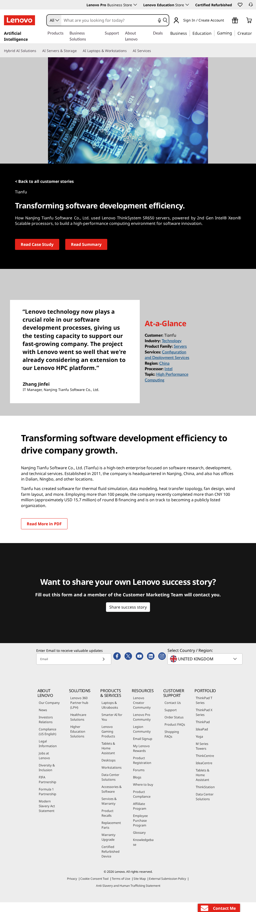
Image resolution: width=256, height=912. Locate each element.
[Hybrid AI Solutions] (38, 50)
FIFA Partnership (47, 779)
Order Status (174, 717)
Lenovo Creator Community (142, 703)
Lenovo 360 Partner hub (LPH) (79, 703)
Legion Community (142, 729)
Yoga (199, 736)
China (164, 363)
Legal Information (48, 743)
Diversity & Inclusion (47, 767)
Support (170, 710)
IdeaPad (202, 729)
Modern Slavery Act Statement (47, 806)
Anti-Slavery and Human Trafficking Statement (128, 885)
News (43, 710)
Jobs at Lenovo (44, 755)
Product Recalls (108, 813)
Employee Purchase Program (140, 820)
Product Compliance (141, 794)
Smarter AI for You (112, 717)
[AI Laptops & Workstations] (128, 50)
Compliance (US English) (47, 731)
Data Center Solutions (110, 777)
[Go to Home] (19, 20)
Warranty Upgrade (109, 837)
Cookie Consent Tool (94, 878)
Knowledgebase (143, 842)
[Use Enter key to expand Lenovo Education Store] (187, 5)
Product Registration (142, 760)
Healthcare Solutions (78, 717)
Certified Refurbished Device (111, 851)
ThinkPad (203, 722)
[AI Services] (153, 50)
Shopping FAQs (171, 734)
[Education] (213, 33)
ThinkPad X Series (204, 712)
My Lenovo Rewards (141, 748)
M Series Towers (202, 746)
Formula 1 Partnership (47, 791)
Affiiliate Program (139, 806)
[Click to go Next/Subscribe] (103, 659)
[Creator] (253, 33)
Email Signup (142, 738)
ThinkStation (205, 787)
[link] (251, 6)
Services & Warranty (109, 801)
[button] (240, 5)
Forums (138, 770)
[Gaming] (233, 33)
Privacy (72, 878)
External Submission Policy (167, 878)
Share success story (128, 607)
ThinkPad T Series (204, 700)
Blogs (137, 777)
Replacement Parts (111, 825)
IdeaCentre (204, 763)
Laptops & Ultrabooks (110, 705)
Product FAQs (174, 724)
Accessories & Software (112, 789)
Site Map (140, 878)
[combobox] (54, 20)
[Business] (188, 33)
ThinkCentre (205, 755)
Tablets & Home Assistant (108, 748)
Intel (168, 369)
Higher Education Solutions (77, 731)
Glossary (139, 832)
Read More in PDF (44, 524)
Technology (172, 341)
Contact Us (172, 702)
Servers (180, 346)
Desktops (109, 760)
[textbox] (205, 659)
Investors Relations (46, 719)
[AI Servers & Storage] (78, 50)
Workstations (112, 767)
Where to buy (143, 784)
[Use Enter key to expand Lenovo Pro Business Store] (135, 5)
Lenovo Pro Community (142, 717)
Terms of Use (121, 878)
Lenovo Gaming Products (108, 731)
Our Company (49, 702)
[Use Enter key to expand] (227, 21)
